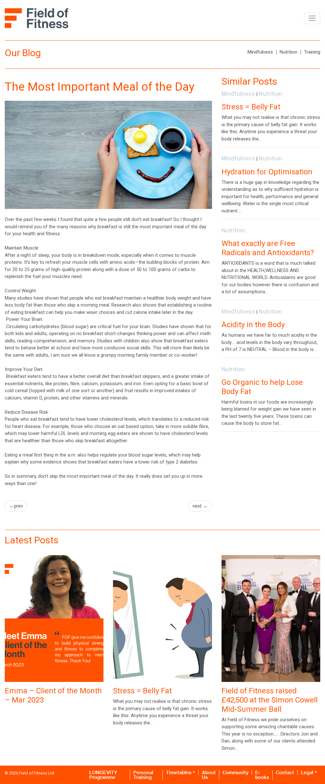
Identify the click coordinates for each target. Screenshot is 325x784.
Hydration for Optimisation (267, 171)
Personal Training (143, 775)
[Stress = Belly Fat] (162, 618)
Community (235, 772)
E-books (262, 775)
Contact (285, 772)
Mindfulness (260, 52)
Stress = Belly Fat (251, 106)
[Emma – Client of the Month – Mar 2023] (54, 618)
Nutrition (288, 52)
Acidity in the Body (253, 324)
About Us (209, 775)
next (197, 506)
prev (18, 506)
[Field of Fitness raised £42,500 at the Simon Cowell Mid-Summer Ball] (271, 618)
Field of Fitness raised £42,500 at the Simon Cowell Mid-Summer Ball (270, 700)
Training (312, 52)
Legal (307, 772)
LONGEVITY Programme (103, 775)
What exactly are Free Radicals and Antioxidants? (268, 248)
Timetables (178, 772)
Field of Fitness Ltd (36, 773)
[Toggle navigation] (312, 18)
